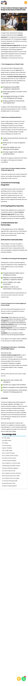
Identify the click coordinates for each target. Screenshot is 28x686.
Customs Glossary (6, 445)
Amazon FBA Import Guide (8, 483)
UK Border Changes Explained (9, 486)
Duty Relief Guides (6, 440)
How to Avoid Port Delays (8, 453)
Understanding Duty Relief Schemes (11, 465)
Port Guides (5, 443)
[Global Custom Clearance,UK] (4, 2)
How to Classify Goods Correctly (10, 455)
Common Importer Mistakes (9, 460)
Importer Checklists (7, 448)
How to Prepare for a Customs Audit (11, 463)
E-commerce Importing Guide (9, 480)
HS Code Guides (6, 438)
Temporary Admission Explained (10, 468)
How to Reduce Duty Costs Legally (10, 478)
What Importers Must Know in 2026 (11, 475)
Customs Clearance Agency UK (10, 45)
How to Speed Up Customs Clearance (11, 473)
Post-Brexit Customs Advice (9, 458)
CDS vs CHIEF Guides (7, 450)
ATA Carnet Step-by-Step (8, 470)
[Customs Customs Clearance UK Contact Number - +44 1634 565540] (19, 679)
